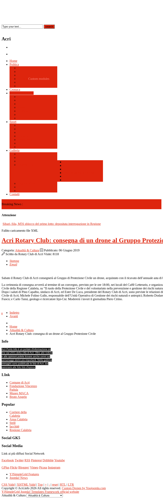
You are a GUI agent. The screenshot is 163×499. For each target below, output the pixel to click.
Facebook (8, 460)
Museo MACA (19, 393)
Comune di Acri (20, 382)
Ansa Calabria (18, 419)
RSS (27, 460)
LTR (71, 484)
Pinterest (36, 460)
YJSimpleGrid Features (24, 474)
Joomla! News (19, 477)
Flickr (13, 467)
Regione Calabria (20, 430)
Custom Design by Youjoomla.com (84, 488)
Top (40, 484)
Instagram (54, 467)
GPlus (5, 467)
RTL (63, 484)
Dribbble (48, 460)
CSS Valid (8, 484)
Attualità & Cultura (27, 250)
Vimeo (34, 467)
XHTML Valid (26, 484)
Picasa (43, 467)
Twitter (19, 460)
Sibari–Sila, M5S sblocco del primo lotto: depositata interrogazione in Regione (52, 224)
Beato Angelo (18, 396)
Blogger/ (23, 467)
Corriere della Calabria (18, 413)
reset (55, 484)
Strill (13, 423)
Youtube (59, 460)
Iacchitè (14, 426)
